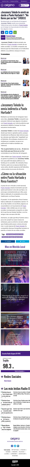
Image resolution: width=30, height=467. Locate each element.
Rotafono (15, 455)
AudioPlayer (22, 453)
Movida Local (3, 58)
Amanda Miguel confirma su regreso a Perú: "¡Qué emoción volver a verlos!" (15, 337)
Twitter (23, 241)
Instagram (11, 237)
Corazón (14, 451)
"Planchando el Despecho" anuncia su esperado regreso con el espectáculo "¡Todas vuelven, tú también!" (15, 297)
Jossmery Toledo (19, 234)
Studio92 (23, 449)
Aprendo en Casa (5, 1)
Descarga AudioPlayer (14, 1)
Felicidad (21, 451)
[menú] (2, 5)
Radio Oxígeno (7, 381)
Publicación (5, 237)
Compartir (8, 241)
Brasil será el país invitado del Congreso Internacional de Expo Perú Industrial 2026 (15, 258)
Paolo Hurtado (23, 25)
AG (21, 237)
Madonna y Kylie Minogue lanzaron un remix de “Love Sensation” (15, 274)
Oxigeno (8, 451)
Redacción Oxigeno (10, 36)
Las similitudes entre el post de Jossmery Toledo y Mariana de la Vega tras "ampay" (10, 72)
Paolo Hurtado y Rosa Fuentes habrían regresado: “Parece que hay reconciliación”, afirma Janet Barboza (11, 84)
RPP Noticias (15, 449)
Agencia (17, 237)
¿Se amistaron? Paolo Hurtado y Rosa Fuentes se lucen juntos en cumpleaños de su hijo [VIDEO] (11, 62)
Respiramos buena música (15, 441)
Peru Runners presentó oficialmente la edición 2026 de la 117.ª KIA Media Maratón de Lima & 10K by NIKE (15, 320)
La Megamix (13, 453)
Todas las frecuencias (19, 371)
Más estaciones (24, 1)
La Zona (6, 453)
